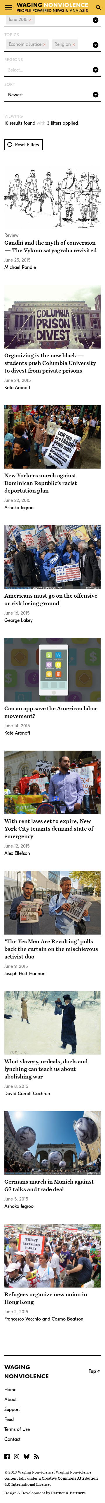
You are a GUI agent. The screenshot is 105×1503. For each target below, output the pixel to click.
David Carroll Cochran (27, 1093)
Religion (65, 44)
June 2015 (20, 19)
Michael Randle (20, 267)
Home (10, 1389)
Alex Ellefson (17, 853)
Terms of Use (17, 1429)
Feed (9, 1419)
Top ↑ (95, 1371)
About (10, 1399)
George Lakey (18, 620)
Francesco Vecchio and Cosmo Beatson (43, 1319)
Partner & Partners (68, 1492)
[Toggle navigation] (8, 7)
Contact (12, 1439)
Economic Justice (27, 44)
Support (12, 1409)
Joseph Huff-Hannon (25, 973)
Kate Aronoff (17, 387)
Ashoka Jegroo (19, 507)
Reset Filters (26, 144)
